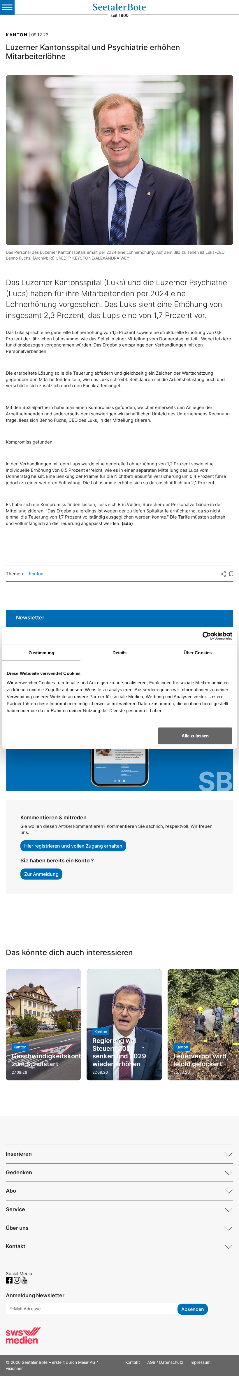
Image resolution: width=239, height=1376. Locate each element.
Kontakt (133, 1362)
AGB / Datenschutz (165, 1362)
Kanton (36, 573)
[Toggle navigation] (7, 7)
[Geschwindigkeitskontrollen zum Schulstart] (43, 1024)
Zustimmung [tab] (42, 652)
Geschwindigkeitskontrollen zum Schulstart (55, 1059)
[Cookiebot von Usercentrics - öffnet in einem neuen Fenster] (206, 636)
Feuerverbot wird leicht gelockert (199, 1059)
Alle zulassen (195, 735)
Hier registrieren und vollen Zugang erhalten (73, 846)
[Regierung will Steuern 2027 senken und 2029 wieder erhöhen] (124, 1024)
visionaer (14, 1368)
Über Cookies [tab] (198, 652)
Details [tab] (120, 652)
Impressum (199, 1362)
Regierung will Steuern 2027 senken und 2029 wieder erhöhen (119, 1052)
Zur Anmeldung (41, 874)
